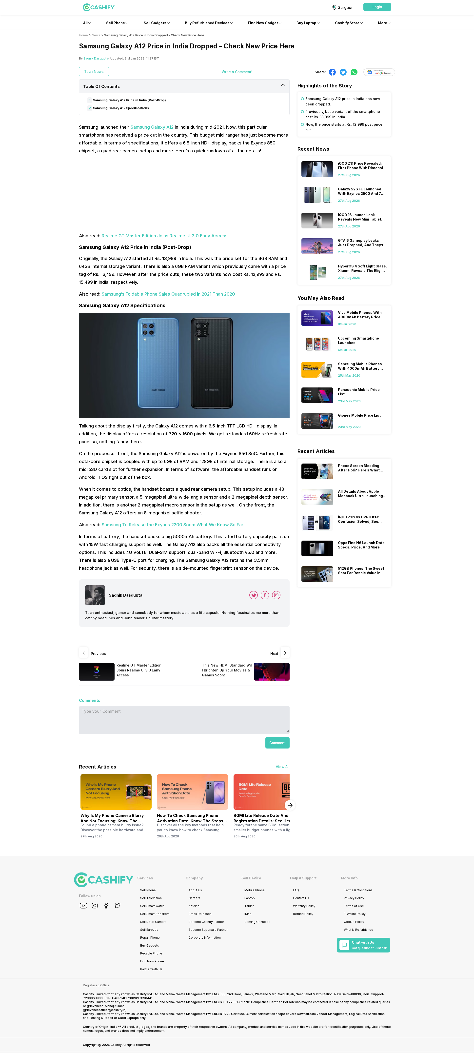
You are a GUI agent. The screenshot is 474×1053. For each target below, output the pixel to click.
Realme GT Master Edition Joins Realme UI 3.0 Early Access (165, 235)
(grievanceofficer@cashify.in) (104, 1010)
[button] (377, 7)
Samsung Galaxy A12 (152, 127)
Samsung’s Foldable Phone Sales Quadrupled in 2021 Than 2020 (168, 294)
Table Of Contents (101, 86)
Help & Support (303, 878)
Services (145, 878)
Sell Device (251, 878)
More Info (349, 878)
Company (194, 878)
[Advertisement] (184, 193)
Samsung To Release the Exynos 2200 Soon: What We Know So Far (172, 524)
